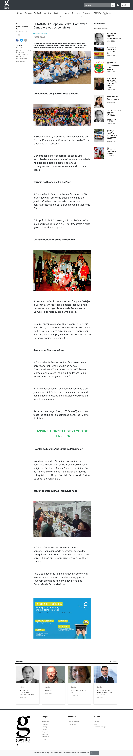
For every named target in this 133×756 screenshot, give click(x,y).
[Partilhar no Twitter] (21, 40)
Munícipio (47, 13)
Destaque (28, 13)
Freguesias (76, 13)
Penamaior (44, 33)
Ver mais (86, 13)
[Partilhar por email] (25, 40)
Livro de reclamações (100, 727)
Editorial (19, 13)
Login (95, 724)
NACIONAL (97, 13)
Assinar (125, 5)
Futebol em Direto (107, 14)
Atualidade (38, 13)
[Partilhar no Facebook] (17, 40)
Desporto (66, 13)
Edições (96, 722)
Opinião (56, 13)
